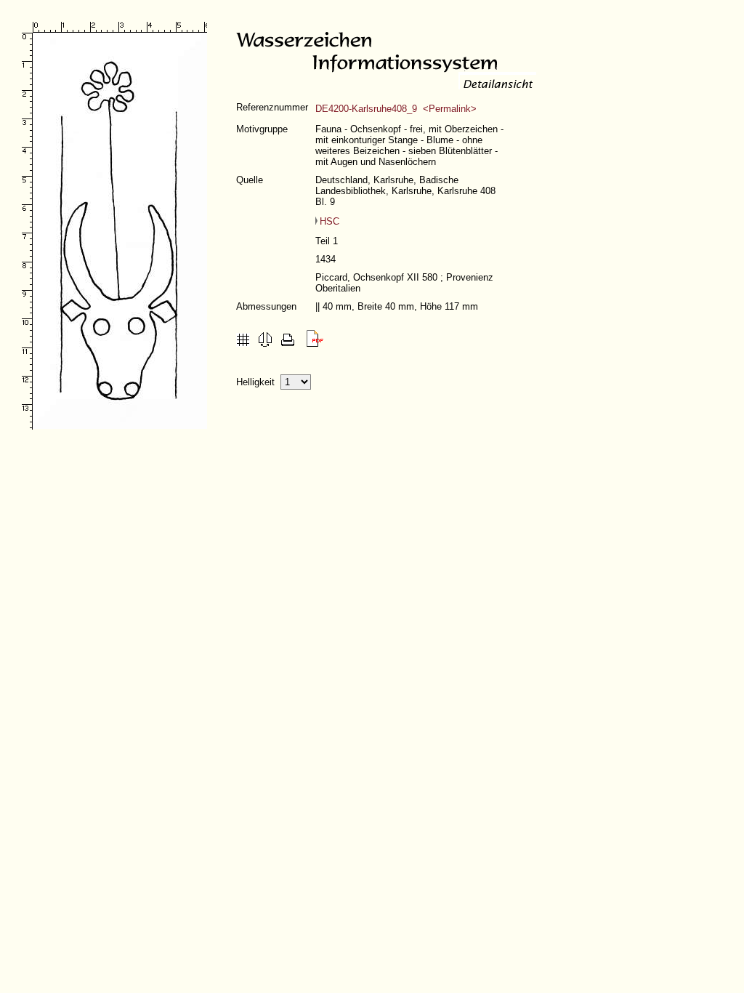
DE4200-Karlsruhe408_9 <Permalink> (396, 108)
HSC (329, 221)
